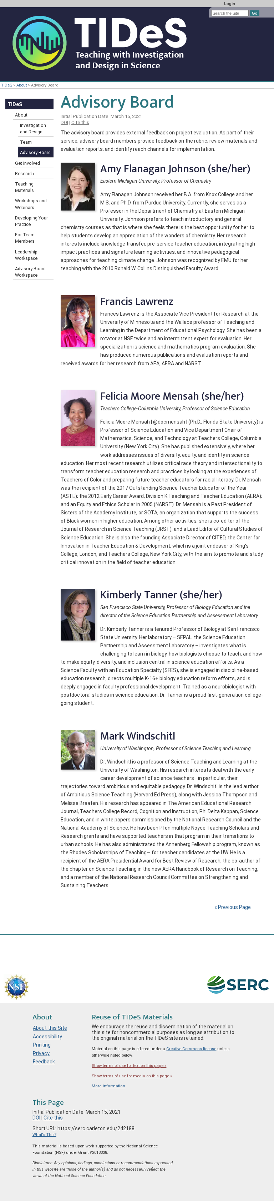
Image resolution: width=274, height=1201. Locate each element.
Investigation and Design (33, 128)
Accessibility (47, 1036)
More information (108, 1086)
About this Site (50, 1028)
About (21, 85)
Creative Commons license (191, 1049)
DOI (64, 122)
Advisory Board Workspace (30, 272)
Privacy (41, 1053)
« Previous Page (232, 907)
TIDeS (6, 85)
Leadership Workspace (26, 255)
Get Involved (27, 163)
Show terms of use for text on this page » (129, 1065)
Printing (42, 1045)
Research (24, 173)
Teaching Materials (24, 187)
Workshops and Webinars (31, 204)
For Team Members (25, 238)
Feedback (44, 1061)
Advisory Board (35, 152)
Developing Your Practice (31, 221)
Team (26, 142)
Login (229, 3)
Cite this (80, 122)
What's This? (44, 1134)
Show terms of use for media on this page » (132, 1076)
